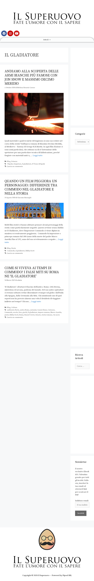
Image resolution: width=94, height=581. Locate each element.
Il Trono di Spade (38, 164)
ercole (15, 312)
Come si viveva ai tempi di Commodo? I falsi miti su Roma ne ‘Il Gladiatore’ (32, 272)
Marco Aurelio (56, 312)
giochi (25, 312)
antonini (33, 310)
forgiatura (17, 164)
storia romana (47, 315)
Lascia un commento (15, 166)
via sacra (56, 315)
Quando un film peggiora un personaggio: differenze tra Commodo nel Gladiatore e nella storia (31, 187)
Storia (13, 248)
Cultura (14, 307)
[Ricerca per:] (82, 366)
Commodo (11, 251)
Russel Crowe (29, 315)
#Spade (10, 164)
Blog (9, 161)
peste (7, 315)
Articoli (45, 40)
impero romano (44, 312)
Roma (21, 315)
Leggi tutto (37, 155)
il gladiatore (26, 164)
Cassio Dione (42, 310)
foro (20, 312)
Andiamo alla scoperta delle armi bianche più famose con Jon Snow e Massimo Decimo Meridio (31, 77)
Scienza (14, 161)
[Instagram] (10, 33)
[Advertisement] (82, 86)
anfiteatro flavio (13, 310)
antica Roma (24, 310)
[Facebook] (4, 33)
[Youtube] (16, 33)
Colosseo (51, 310)
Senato (38, 315)
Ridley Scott (30, 251)
